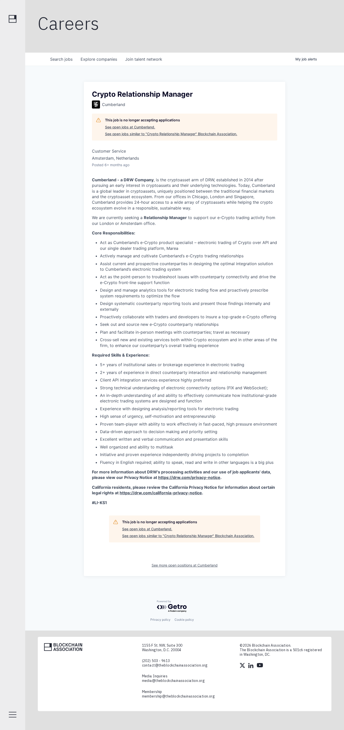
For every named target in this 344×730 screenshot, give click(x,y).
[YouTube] (260, 666)
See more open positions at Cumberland (185, 565)
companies (99, 59)
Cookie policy (184, 619)
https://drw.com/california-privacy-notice (161, 492)
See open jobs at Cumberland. (130, 127)
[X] (243, 666)
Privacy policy (160, 619)
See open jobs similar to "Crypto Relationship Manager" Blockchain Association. (171, 134)
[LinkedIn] (251, 666)
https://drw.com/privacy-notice (189, 477)
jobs (61, 59)
